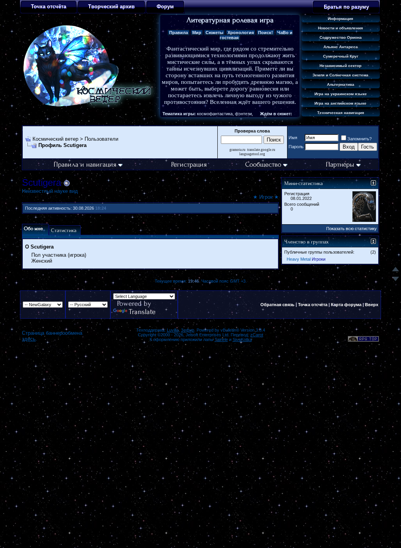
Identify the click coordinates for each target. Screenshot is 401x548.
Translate (142, 312)
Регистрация (189, 164)
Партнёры (340, 164)
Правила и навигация (85, 164)
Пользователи (101, 139)
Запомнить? (359, 138)
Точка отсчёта (312, 304)
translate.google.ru (261, 150)
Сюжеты (214, 32)
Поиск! (265, 32)
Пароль (296, 146)
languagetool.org (252, 154)
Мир (196, 32)
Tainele (221, 339)
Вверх (371, 304)
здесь (29, 339)
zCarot (256, 334)
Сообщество (263, 164)
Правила (178, 32)
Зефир (187, 330)
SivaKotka (242, 339)
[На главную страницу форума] (89, 106)
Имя (293, 137)
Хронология (241, 32)
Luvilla (173, 330)
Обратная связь (277, 304)
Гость (367, 147)
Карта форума (346, 304)
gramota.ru (237, 150)
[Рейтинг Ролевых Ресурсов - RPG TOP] (363, 340)
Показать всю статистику (351, 228)
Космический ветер (55, 139)
